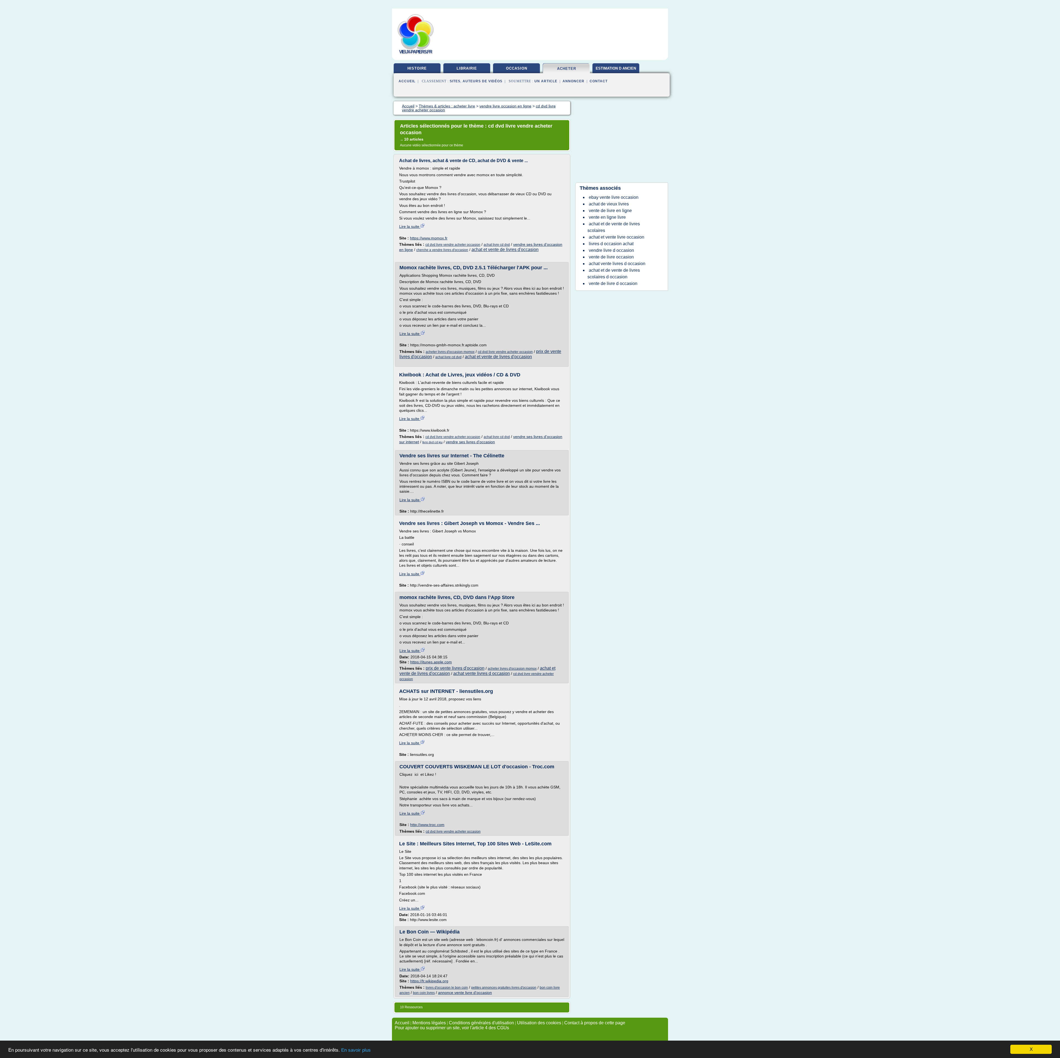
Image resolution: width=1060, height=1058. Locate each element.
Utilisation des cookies (539, 1022)
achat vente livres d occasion (481, 673)
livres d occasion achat (611, 243)
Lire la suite (409, 226)
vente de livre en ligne (610, 210)
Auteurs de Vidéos (482, 81)
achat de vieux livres (609, 204)
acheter (566, 69)
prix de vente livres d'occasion (455, 668)
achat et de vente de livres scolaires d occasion (613, 273)
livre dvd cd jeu (432, 442)
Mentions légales (429, 1022)
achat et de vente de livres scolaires (613, 227)
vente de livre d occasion (613, 283)
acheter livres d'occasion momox (450, 352)
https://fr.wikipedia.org (429, 981)
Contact (599, 81)
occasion (516, 68)
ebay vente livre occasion (613, 197)
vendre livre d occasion (611, 250)
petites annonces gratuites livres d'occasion (503, 988)
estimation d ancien (616, 68)
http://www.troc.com (427, 824)
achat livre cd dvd (497, 245)
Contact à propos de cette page (594, 1022)
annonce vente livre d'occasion (465, 992)
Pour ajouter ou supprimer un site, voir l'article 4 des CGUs (452, 1027)
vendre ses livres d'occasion (470, 442)
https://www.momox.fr (428, 238)
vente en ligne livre (607, 217)
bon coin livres (424, 993)
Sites (455, 81)
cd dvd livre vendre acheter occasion (452, 245)
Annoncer (573, 81)
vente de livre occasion (611, 257)
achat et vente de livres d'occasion (505, 249)
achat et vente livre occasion (616, 237)
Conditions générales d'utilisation (481, 1022)
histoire (417, 68)
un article (545, 81)
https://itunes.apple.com (431, 662)
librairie (467, 68)
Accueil (407, 81)
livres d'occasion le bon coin (447, 988)
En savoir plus (356, 1050)
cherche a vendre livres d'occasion (442, 250)
